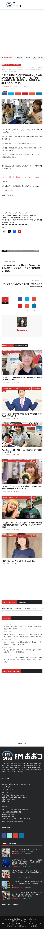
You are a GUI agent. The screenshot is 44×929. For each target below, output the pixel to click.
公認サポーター (33, 919)
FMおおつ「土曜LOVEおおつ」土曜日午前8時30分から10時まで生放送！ (22, 378)
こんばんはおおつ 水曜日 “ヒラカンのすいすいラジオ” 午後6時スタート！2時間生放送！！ (27, 883)
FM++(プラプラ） (6, 64)
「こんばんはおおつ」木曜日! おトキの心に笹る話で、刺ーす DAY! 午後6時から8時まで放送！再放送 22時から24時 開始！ (27, 894)
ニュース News (26, 388)
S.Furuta (16, 563)
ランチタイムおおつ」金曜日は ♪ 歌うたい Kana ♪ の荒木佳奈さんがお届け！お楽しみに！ (26, 872)
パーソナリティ (27, 251)
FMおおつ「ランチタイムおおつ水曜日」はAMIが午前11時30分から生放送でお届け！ (21, 487)
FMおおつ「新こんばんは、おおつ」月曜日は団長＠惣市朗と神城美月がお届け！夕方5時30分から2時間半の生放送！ (22, 524)
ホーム (7, 919)
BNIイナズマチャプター (9, 817)
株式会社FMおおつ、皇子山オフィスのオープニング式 (19, 608)
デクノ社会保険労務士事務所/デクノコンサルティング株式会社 (22, 177)
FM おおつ (12, 924)
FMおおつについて (26, 921)
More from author (21, 345)
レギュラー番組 (16, 352)
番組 (4, 391)
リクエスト (25, 919)
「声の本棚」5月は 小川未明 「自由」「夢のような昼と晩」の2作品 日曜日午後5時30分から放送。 (21, 268)
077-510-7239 (10, 790)
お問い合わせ (15, 921)
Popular (12, 843)
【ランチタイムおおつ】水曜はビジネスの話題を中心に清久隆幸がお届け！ (22, 415)
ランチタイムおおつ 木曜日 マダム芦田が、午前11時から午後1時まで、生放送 (27, 850)
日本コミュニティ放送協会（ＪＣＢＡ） (13, 809)
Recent (4, 843)
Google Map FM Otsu (8, 787)
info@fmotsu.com (12, 804)
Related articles (7, 345)
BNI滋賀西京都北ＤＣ (8, 815)
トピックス (18, 388)
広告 (11, 919)
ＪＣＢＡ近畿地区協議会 (9, 812)
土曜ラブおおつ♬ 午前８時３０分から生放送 (18, 561)
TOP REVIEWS (22, 602)
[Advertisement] (22, 32)
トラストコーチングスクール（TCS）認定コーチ (16, 819)
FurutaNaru (6, 86)
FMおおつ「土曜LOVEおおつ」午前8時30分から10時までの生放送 (22, 451)
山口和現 (36, 251)
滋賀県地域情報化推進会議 (9, 821)
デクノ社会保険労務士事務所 (15, 251)
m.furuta (16, 418)
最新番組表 (17, 919)
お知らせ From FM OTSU (8, 388)
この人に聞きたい (16, 64)
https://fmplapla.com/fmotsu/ (22, 220)
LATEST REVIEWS (9, 602)
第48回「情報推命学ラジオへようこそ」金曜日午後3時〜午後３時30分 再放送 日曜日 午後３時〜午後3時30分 (27, 862)
